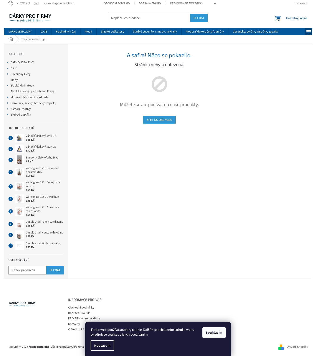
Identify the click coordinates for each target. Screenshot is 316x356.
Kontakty (74, 324)
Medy (14, 80)
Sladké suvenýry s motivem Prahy (33, 91)
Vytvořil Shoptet (297, 347)
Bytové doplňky (21, 115)
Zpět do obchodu (159, 119)
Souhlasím (214, 332)
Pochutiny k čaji (21, 74)
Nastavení (102, 345)
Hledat (199, 18)
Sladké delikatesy (22, 85)
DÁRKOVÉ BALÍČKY (22, 62)
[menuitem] (20, 31)
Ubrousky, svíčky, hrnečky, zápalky (33, 103)
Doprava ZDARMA (150, 3)
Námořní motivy (21, 109)
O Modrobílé (76, 329)
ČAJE (14, 68)
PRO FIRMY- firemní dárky (186, 3)
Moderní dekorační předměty (30, 97)
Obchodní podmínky (117, 3)
